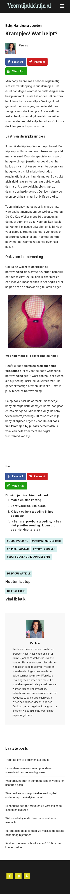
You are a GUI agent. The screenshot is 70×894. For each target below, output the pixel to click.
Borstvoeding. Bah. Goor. (28, 506)
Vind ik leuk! (15, 599)
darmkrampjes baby (47, 541)
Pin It (8, 466)
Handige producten (28, 25)
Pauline (35, 643)
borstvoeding (18, 541)
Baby (8, 25)
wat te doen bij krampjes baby (29, 556)
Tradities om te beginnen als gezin (27, 759)
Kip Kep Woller (19, 548)
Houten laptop (18, 581)
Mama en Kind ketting (26, 500)
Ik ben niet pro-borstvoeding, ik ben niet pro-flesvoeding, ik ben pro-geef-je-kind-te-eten (36, 525)
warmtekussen (44, 548)
